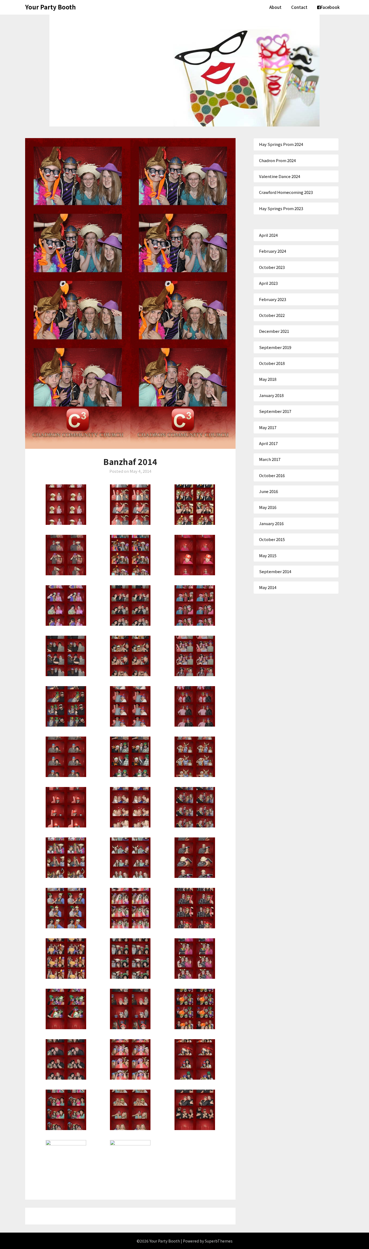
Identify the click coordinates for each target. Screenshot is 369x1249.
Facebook (330, 7)
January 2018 (271, 395)
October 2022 (272, 315)
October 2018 (272, 363)
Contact (299, 7)
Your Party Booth (50, 6)
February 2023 (272, 299)
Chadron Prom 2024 (277, 160)
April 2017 (268, 443)
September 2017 (275, 411)
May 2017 (267, 427)
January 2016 (271, 523)
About (275, 7)
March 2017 (269, 459)
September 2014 (275, 571)
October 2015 (272, 539)
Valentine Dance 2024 (279, 176)
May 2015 (267, 555)
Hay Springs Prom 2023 (281, 208)
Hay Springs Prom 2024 (281, 144)
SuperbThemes (219, 1241)
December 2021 (274, 331)
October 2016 (272, 475)
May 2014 (267, 587)
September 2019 (275, 347)
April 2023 (268, 283)
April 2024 (268, 235)
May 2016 (267, 507)
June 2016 (268, 491)
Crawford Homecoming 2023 (286, 192)
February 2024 (272, 251)
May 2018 (267, 379)
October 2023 (272, 267)
